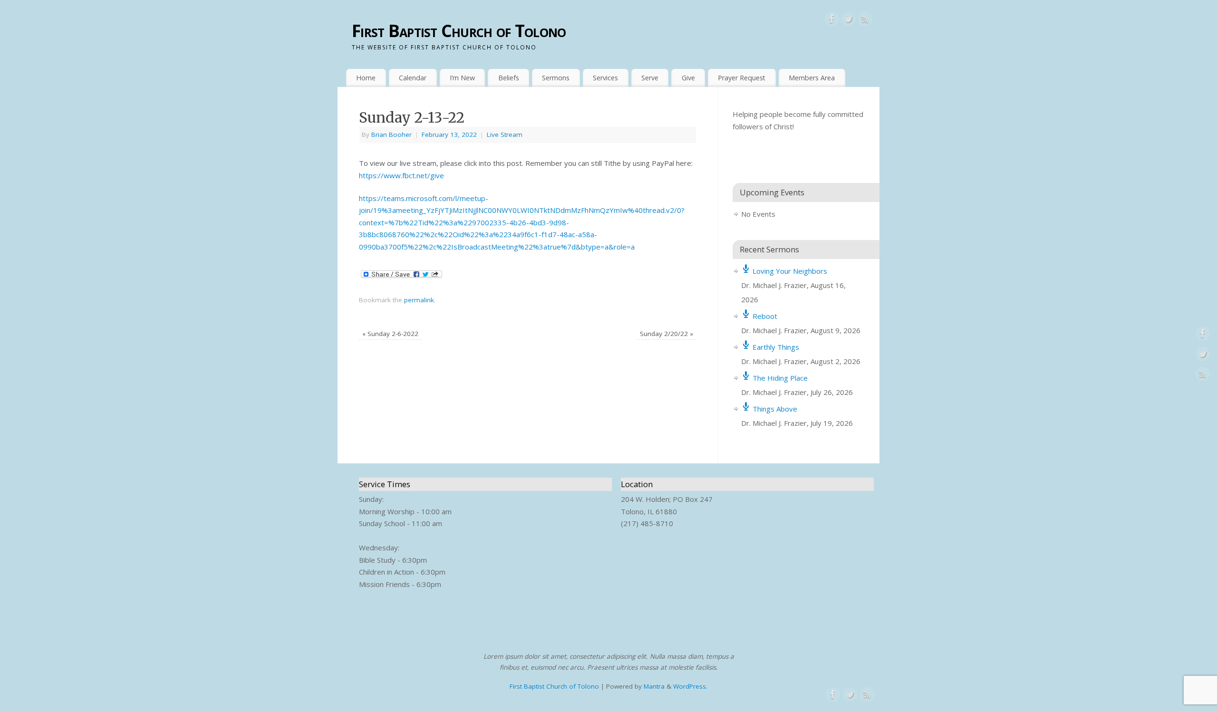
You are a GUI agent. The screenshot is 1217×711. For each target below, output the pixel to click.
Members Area (812, 77)
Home (366, 77)
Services (605, 77)
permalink (419, 300)
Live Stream (504, 134)
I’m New (462, 77)
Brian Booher (391, 134)
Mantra (654, 686)
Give (688, 77)
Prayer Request (741, 77)
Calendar (412, 77)
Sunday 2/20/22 (666, 333)
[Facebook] (832, 21)
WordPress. (690, 686)
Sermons (556, 77)
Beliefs (508, 77)
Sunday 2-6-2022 (390, 333)
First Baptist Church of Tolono (459, 30)
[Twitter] (848, 21)
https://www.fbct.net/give (401, 175)
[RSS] (865, 21)
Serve (649, 77)
